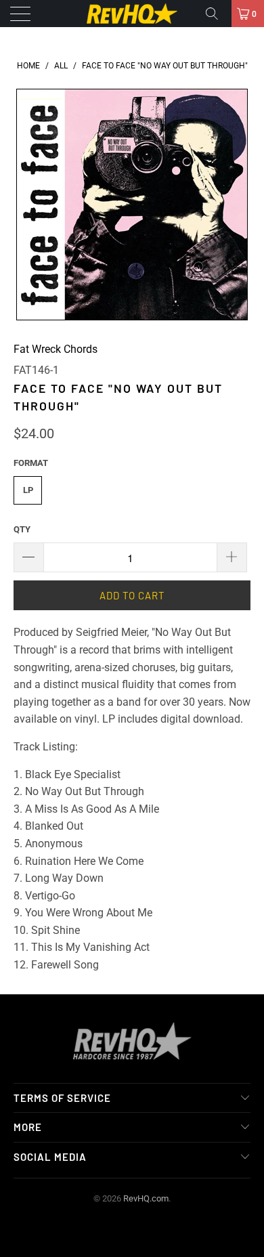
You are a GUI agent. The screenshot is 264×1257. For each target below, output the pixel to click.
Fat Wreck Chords (55, 349)
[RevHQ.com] (132, 13)
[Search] (216, 13)
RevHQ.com (146, 1198)
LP (28, 490)
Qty (22, 529)
